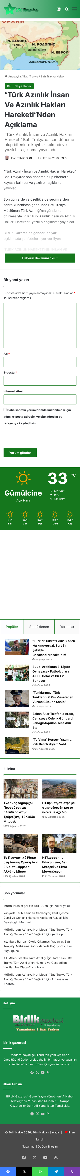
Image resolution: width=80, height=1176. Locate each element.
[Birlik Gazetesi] (21, 9)
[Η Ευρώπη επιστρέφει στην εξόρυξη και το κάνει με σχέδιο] (59, 788)
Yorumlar (67, 627)
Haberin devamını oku (39, 258)
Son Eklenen (39, 627)
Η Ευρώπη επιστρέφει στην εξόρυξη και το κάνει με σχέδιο (59, 807)
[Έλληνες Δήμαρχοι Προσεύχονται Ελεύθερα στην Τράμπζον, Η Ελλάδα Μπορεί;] (21, 788)
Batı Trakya (30, 76)
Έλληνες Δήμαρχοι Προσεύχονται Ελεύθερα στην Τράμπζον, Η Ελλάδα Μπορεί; (19, 812)
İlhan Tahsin (17, 158)
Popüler (12, 627)
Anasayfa (14, 76)
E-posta (10, 372)
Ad (7, 353)
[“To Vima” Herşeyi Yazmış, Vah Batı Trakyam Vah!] (17, 745)
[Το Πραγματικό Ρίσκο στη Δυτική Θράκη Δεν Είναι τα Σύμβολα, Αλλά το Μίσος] (21, 843)
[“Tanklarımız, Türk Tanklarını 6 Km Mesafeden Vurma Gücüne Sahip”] (17, 698)
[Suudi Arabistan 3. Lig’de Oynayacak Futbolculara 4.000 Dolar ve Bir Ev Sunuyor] (17, 673)
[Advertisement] (40, 573)
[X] (37, 1072)
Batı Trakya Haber (53, 76)
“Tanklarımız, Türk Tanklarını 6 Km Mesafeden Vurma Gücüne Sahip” (52, 697)
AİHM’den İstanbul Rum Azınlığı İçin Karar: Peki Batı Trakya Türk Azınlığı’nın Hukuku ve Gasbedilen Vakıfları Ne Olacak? (38, 962)
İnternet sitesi (13, 391)
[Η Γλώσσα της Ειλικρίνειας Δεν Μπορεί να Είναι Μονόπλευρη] (59, 843)
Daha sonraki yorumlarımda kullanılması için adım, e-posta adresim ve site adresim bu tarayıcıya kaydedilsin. (37, 416)
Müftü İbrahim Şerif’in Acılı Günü (26, 905)
